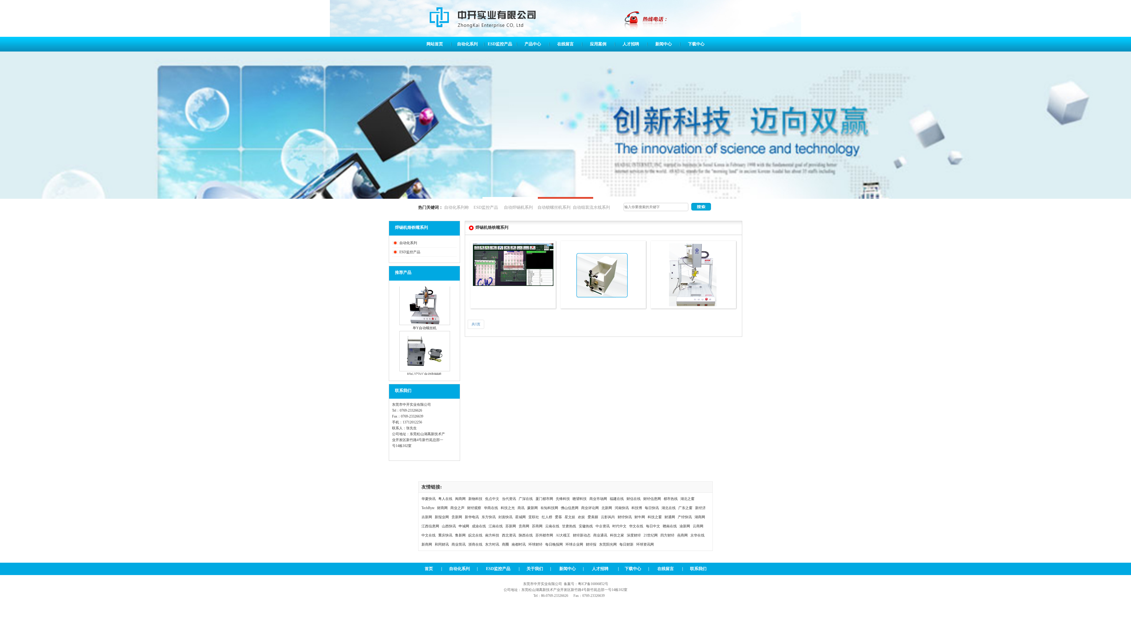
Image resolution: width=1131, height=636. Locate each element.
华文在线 (636, 526)
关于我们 (535, 569)
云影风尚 (608, 517)
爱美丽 (593, 517)
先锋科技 (563, 499)
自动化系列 (467, 44)
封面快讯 (505, 517)
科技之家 (617, 535)
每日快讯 (652, 508)
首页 (429, 569)
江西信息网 (430, 526)
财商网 (442, 508)
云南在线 (552, 526)
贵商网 (524, 526)
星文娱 (570, 517)
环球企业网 (574, 544)
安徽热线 (586, 526)
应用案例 (598, 44)
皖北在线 (475, 535)
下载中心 (696, 44)
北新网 (606, 508)
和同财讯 (442, 544)
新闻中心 (663, 44)
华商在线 (491, 508)
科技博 (636, 508)
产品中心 (533, 44)
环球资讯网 (645, 544)
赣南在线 (670, 526)
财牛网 (639, 517)
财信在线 (633, 499)
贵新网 (457, 517)
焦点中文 (492, 499)
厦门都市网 (544, 499)
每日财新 (626, 544)
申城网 (464, 526)
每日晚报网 (554, 544)
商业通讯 (600, 535)
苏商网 (537, 526)
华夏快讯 (428, 499)
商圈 (505, 544)
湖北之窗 (687, 499)
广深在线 (526, 499)
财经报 (591, 544)
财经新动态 (582, 535)
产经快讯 (685, 517)
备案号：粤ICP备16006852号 (586, 584)
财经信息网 (652, 499)
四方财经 (667, 535)
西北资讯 (509, 535)
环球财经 (535, 544)
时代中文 (619, 526)
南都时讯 (519, 544)
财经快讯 (625, 517)
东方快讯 (489, 517)
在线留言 (565, 44)
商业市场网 (598, 499)
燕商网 (682, 535)
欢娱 (581, 517)
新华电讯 (472, 517)
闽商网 (460, 499)
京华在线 (697, 535)
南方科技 (492, 535)
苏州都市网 (544, 535)
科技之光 (508, 508)
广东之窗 (685, 508)
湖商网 (700, 517)
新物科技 (475, 499)
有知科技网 (549, 508)
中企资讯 (603, 526)
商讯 (521, 508)
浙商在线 (475, 544)
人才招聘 (631, 44)
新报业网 (442, 517)
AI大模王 (563, 535)
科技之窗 (655, 517)
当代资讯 (509, 499)
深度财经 (634, 535)
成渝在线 (479, 526)
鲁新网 (460, 535)
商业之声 (457, 508)
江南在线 (496, 526)
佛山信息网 (569, 508)
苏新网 (510, 526)
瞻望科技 (580, 499)
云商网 (698, 526)
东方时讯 (492, 544)
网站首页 (434, 44)
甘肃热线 (569, 526)
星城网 (520, 517)
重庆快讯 (445, 535)
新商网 (426, 544)
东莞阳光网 (608, 544)
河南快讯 (622, 508)
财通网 (669, 517)
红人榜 (547, 517)
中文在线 (428, 535)
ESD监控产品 (500, 44)
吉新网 (426, 517)
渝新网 (684, 526)
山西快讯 (449, 526)
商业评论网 (590, 508)
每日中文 (653, 526)
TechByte (427, 508)
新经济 (700, 508)
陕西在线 (526, 535)
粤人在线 (445, 499)
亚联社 (533, 517)
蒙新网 (532, 508)
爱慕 (558, 517)
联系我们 (698, 569)
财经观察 (474, 508)
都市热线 (671, 499)
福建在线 (617, 499)
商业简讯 (459, 544)
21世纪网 (651, 535)
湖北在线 (669, 508)
